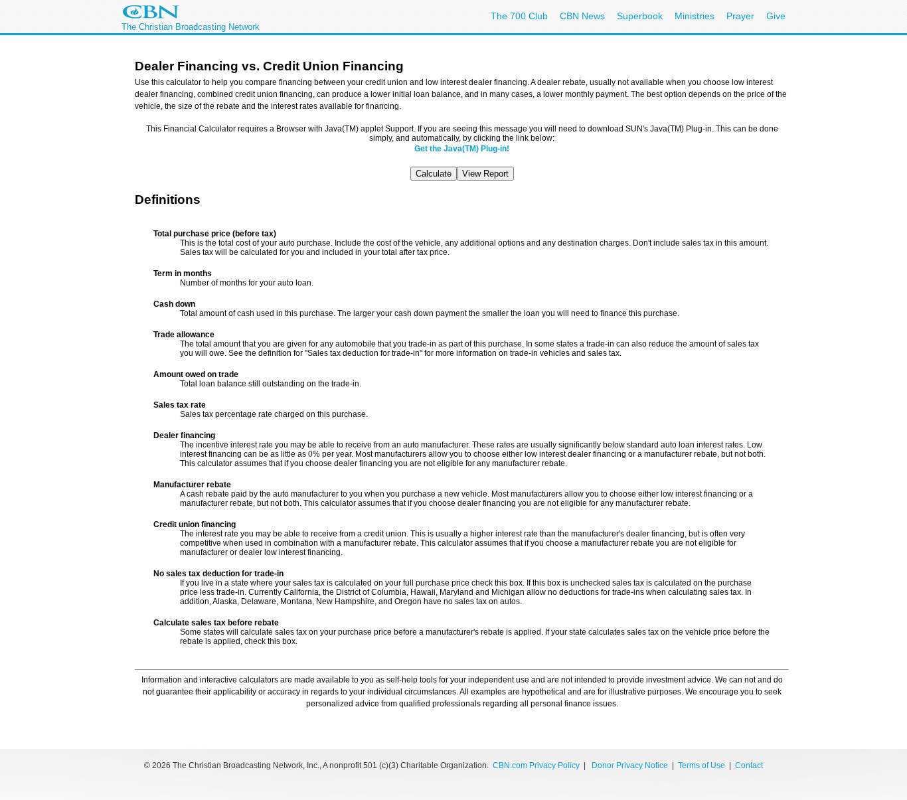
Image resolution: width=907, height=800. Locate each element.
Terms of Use (702, 765)
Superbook (640, 16)
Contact (749, 765)
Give (775, 16)
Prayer (740, 16)
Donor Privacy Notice (630, 765)
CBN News (582, 16)
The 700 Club (519, 16)
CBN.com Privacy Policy (536, 765)
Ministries (694, 16)
